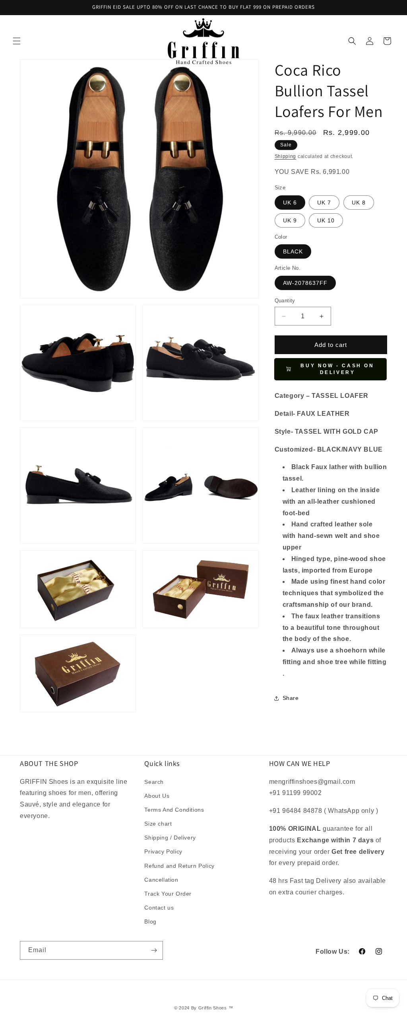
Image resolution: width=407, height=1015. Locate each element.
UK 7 (324, 202)
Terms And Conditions (174, 810)
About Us (156, 796)
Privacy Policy (163, 851)
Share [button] (291, 698)
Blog (150, 921)
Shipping (286, 156)
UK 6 (290, 202)
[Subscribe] (154, 950)
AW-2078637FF (305, 283)
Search (154, 782)
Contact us (159, 907)
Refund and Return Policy (179, 866)
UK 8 (359, 202)
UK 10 (326, 220)
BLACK (293, 251)
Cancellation (161, 880)
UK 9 (290, 220)
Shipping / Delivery (170, 837)
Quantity (285, 301)
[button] (16, 41)
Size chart (158, 823)
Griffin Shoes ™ (215, 1007)
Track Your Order (168, 893)
